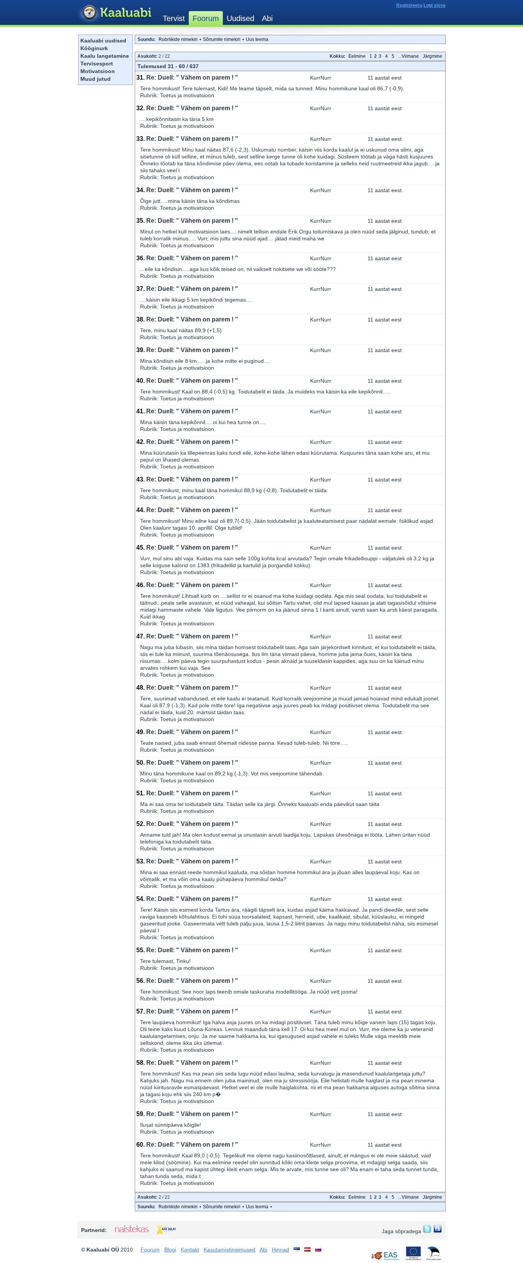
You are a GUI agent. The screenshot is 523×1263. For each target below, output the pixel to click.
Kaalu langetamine (104, 56)
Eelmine (357, 56)
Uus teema (257, 39)
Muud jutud (95, 79)
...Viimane (408, 56)
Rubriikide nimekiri (178, 39)
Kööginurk (94, 48)
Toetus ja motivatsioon (187, 95)
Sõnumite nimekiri (221, 39)
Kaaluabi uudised (103, 41)
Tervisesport (96, 63)
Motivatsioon (97, 71)
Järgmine (432, 56)
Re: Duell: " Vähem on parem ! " (192, 77)
